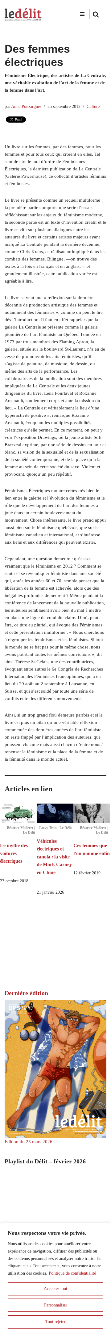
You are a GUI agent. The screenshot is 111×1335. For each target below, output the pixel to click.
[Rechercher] (95, 14)
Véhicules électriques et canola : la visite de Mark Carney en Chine (54, 857)
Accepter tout (55, 1288)
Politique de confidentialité (72, 1273)
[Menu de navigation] (82, 14)
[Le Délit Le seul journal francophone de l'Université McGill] (23, 14)
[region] (55, 1279)
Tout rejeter (55, 1321)
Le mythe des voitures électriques (14, 853)
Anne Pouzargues (26, 106)
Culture (93, 106)
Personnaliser (55, 1305)
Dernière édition (26, 993)
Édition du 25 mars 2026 (28, 1141)
